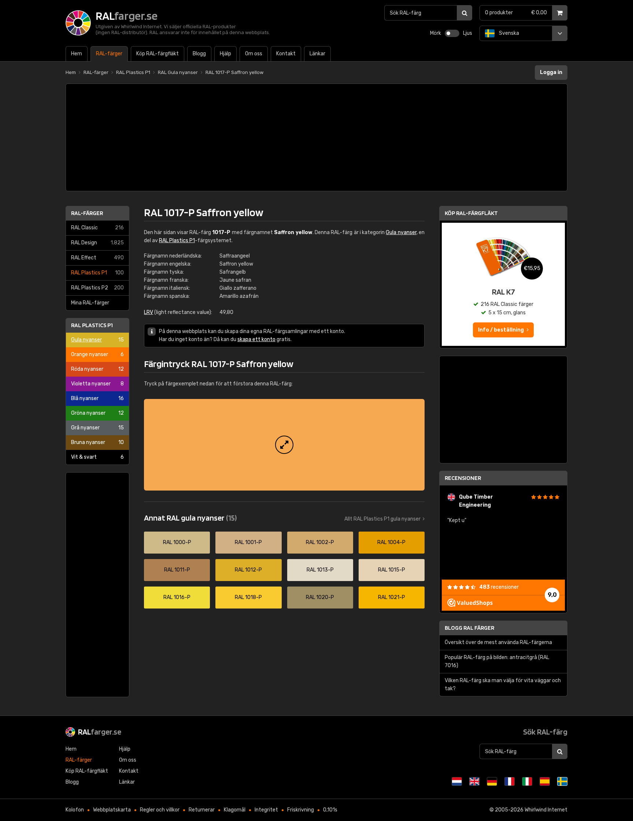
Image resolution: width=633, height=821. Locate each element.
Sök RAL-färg (545, 731)
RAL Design (97, 243)
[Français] (509, 781)
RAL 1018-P (248, 597)
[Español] (545, 781)
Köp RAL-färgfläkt (471, 213)
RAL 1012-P (248, 570)
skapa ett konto (256, 339)
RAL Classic (97, 228)
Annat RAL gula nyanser (190, 517)
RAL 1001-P (248, 542)
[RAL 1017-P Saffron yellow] (284, 445)
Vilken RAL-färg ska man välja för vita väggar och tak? (503, 684)
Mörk (435, 33)
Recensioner (463, 477)
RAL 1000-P (177, 542)
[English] (474, 781)
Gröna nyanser (97, 413)
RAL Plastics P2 (97, 288)
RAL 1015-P (391, 570)
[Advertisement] (316, 137)
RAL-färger (87, 213)
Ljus (467, 33)
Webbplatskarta (112, 810)
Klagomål (234, 810)
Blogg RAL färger (469, 627)
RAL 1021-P (391, 597)
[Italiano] (527, 781)
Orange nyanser (97, 354)
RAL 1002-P (320, 542)
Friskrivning (300, 810)
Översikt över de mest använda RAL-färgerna (498, 642)
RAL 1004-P (391, 542)
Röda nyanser (97, 369)
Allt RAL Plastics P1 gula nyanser (382, 519)
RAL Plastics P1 (97, 273)
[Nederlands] (457, 781)
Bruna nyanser (97, 442)
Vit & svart (97, 457)
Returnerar (202, 810)
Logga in (551, 72)
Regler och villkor (159, 810)
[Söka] (464, 13)
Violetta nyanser (97, 384)
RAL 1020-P (320, 597)
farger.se (99, 731)
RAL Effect (97, 258)
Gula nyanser (97, 340)
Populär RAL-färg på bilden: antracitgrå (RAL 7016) (497, 661)
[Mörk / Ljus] (452, 33)
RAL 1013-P (320, 570)
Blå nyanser (97, 398)
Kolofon (75, 810)
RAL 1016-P (176, 597)
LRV (148, 312)
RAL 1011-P (177, 570)
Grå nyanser (97, 428)
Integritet (266, 810)
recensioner (499, 587)
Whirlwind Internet (546, 810)
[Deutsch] (492, 781)
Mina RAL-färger (90, 303)
